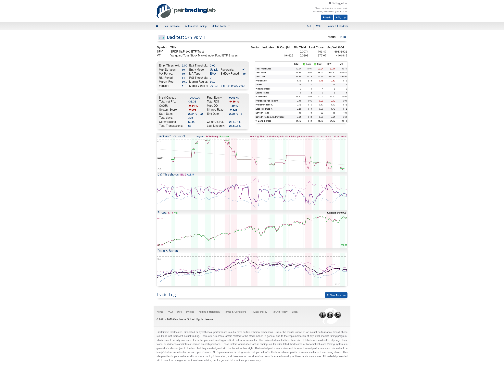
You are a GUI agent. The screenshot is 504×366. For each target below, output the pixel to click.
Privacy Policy (259, 311)
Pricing (190, 311)
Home (160, 311)
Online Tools (219, 26)
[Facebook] (322, 314)
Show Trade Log (338, 295)
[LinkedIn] (330, 314)
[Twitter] (337, 314)
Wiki (318, 26)
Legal (295, 311)
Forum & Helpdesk (337, 26)
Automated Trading (196, 26)
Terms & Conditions (235, 311)
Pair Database (171, 26)
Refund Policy (280, 311)
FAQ (308, 26)
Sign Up (341, 17)
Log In (327, 17)
